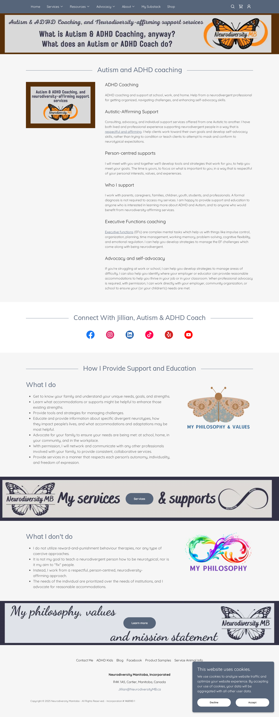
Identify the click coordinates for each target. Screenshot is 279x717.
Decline (214, 702)
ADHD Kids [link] (104, 660)
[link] (241, 6)
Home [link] (35, 6)
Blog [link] (119, 660)
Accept (252, 702)
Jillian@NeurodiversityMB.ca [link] (139, 689)
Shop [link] (171, 6)
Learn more (140, 623)
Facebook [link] (134, 660)
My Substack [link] (151, 6)
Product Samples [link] (158, 660)
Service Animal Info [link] (188, 660)
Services (139, 499)
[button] (55, 6)
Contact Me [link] (84, 660)
